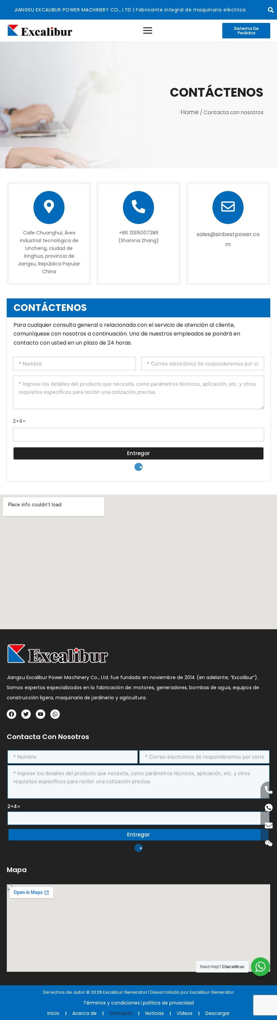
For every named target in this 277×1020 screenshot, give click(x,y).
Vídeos (185, 1013)
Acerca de (84, 1013)
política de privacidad (168, 1002)
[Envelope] (268, 825)
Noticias (154, 1013)
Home (190, 112)
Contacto (120, 1013)
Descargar (217, 1013)
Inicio (53, 1013)
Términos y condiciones (111, 1002)
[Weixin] (268, 843)
